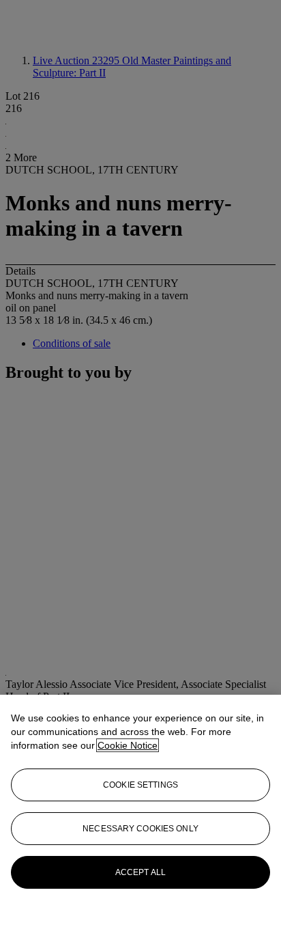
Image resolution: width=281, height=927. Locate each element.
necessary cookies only (140, 828)
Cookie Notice (128, 745)
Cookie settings (140, 785)
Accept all (140, 872)
